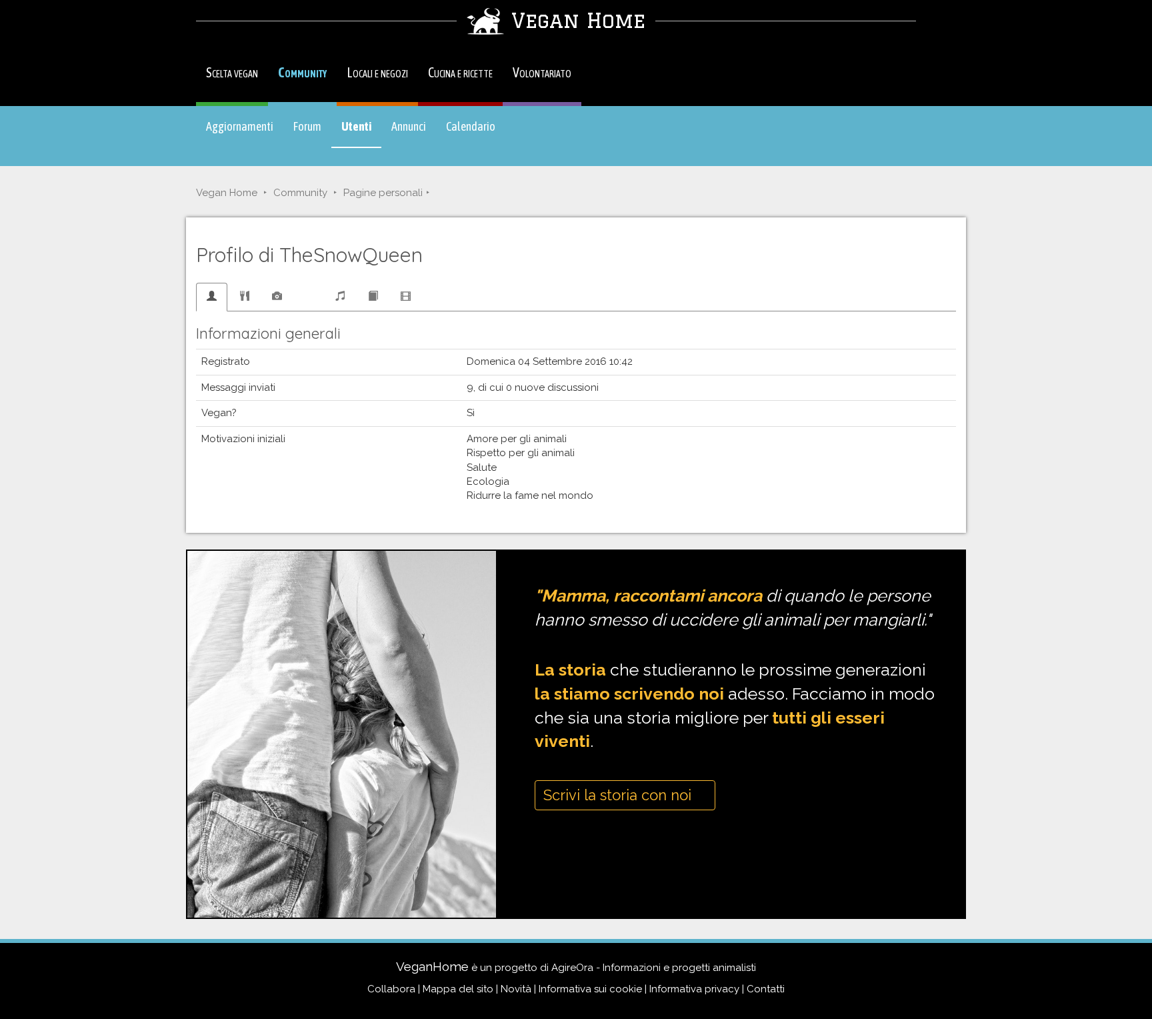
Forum (307, 126)
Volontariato (542, 72)
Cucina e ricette (460, 72)
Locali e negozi (377, 72)
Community (302, 72)
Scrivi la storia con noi (619, 795)
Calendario (470, 126)
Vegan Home (226, 193)
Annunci (408, 126)
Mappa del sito (458, 989)
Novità (516, 989)
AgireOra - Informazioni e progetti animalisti (653, 968)
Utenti (361, 133)
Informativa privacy (694, 989)
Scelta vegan (232, 72)
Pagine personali (383, 193)
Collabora (391, 989)
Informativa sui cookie (590, 989)
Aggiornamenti (239, 126)
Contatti (766, 989)
